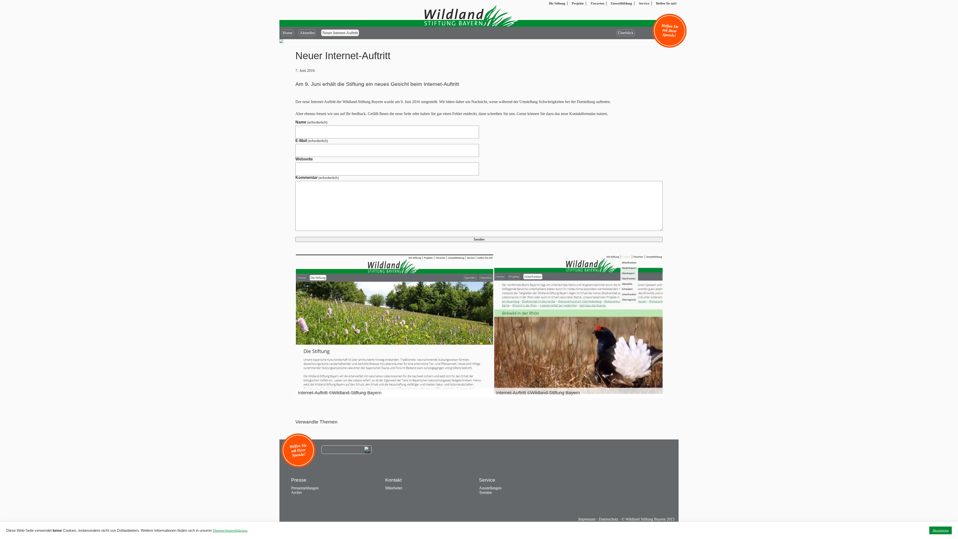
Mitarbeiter (393, 488)
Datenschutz (608, 519)
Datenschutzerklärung (230, 531)
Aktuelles (307, 33)
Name (311, 122)
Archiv (296, 492)
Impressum (587, 519)
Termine (485, 492)
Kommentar (317, 177)
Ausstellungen (490, 488)
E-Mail (311, 140)
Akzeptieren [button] (940, 530)
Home (287, 33)
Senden (479, 239)
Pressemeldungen (305, 488)
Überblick (625, 33)
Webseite (304, 159)
